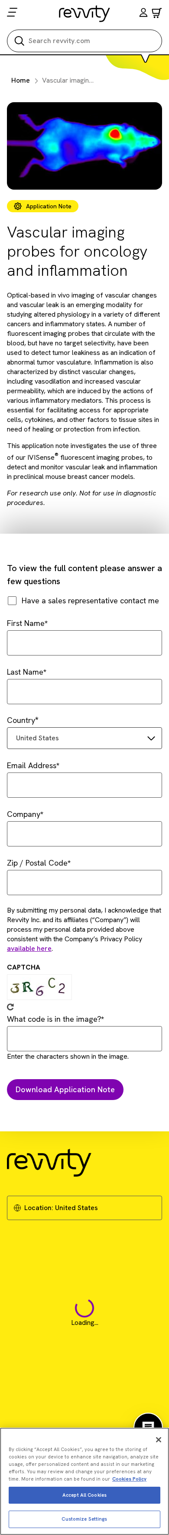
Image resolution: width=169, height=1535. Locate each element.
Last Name (25, 672)
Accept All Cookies (84, 1495)
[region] (84, 1481)
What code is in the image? (54, 1019)
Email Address (31, 765)
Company (23, 814)
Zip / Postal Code (37, 863)
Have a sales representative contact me (90, 600)
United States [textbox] (37, 737)
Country (21, 720)
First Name (26, 623)
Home (20, 80)
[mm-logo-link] (84, 13)
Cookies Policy (129, 1479)
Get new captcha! (10, 1006)
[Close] (158, 1439)
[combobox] (84, 738)
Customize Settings (84, 1519)
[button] (143, 14)
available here (29, 948)
